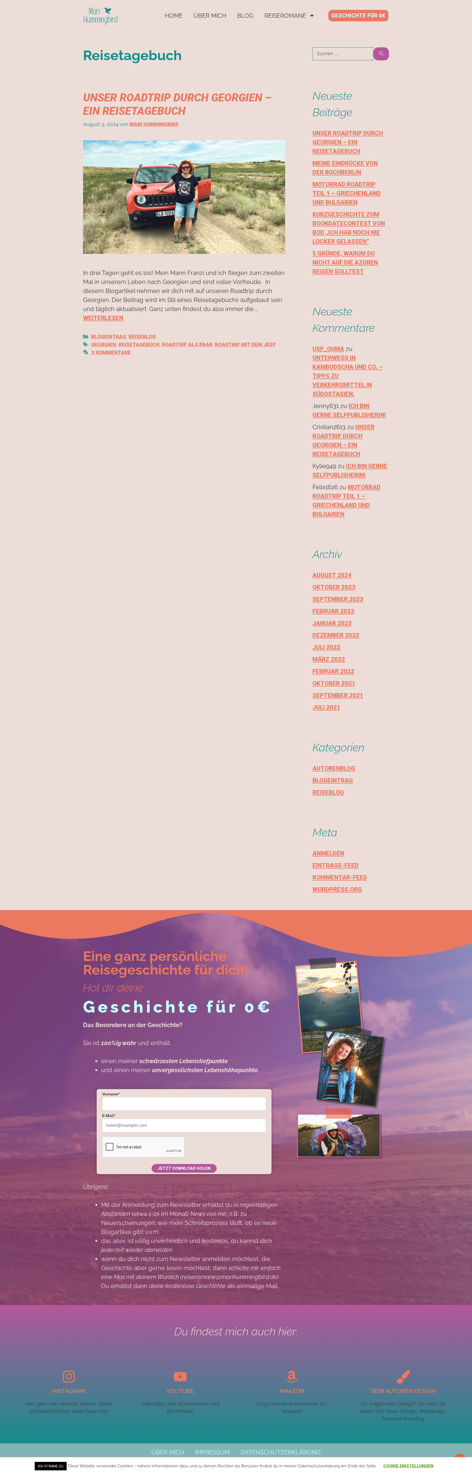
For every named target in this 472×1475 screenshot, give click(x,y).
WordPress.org (337, 889)
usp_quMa (328, 348)
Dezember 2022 (335, 635)
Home (173, 15)
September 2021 (337, 695)
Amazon (291, 1391)
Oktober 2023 (333, 587)
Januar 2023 (332, 623)
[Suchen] (381, 53)
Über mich (209, 15)
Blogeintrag (108, 337)
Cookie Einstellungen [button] (408, 1466)
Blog (245, 15)
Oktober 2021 (333, 683)
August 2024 (332, 575)
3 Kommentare (111, 353)
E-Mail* (108, 1115)
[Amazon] (292, 1376)
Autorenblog (333, 768)
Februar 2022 (333, 671)
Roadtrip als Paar (187, 345)
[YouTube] (180, 1376)
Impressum (212, 1452)
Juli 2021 (326, 707)
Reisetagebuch (139, 345)
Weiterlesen (103, 318)
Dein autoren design (403, 1391)
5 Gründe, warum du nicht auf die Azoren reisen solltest (345, 262)
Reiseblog (142, 337)
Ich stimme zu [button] (50, 1466)
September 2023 (337, 599)
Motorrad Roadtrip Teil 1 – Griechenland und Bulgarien (346, 193)
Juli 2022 (326, 647)
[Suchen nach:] (342, 53)
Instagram (68, 1391)
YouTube (180, 1391)
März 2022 (328, 659)
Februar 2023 (333, 611)
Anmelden (328, 853)
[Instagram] (69, 1376)
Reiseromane (285, 15)
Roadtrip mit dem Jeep (245, 345)
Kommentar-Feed (339, 877)
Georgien (103, 345)
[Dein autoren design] (403, 1376)
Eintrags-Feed (335, 865)
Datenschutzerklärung (281, 1452)
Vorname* (111, 1094)
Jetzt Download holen (184, 1168)
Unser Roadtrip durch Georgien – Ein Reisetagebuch (347, 142)
